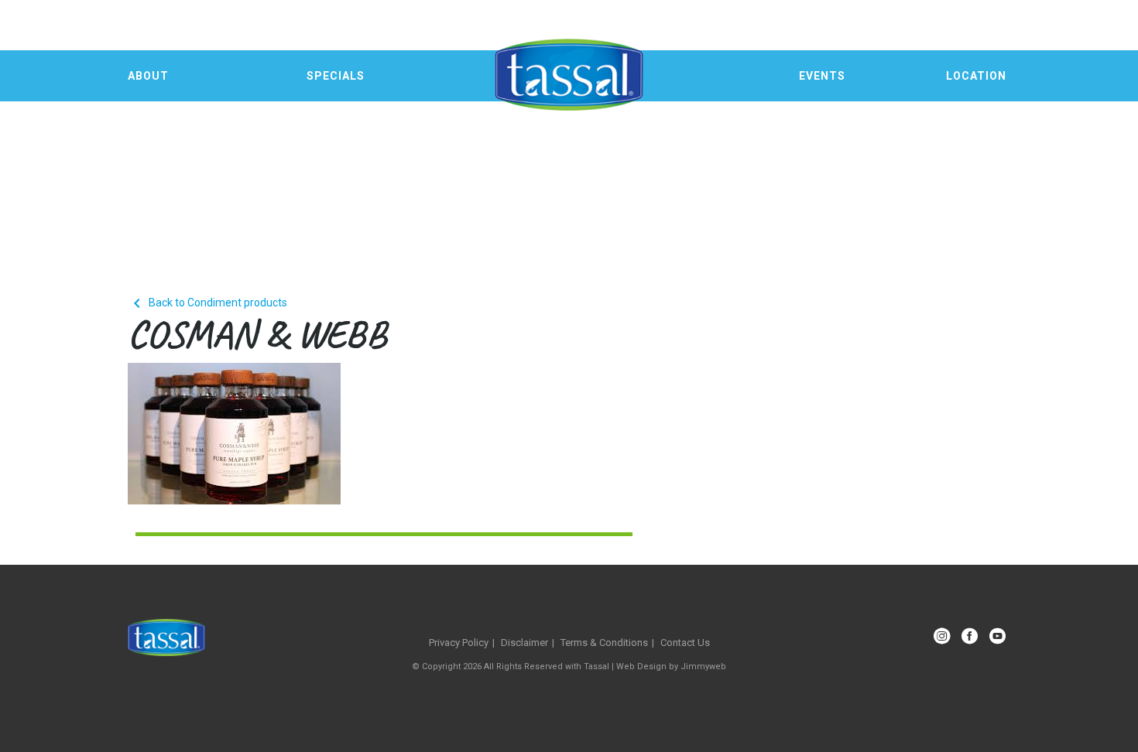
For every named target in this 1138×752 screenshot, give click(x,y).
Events (822, 76)
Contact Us (685, 642)
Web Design (641, 666)
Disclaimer (524, 642)
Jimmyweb (703, 666)
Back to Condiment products (207, 302)
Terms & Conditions (604, 642)
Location (976, 76)
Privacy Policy (458, 642)
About (148, 76)
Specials (336, 76)
